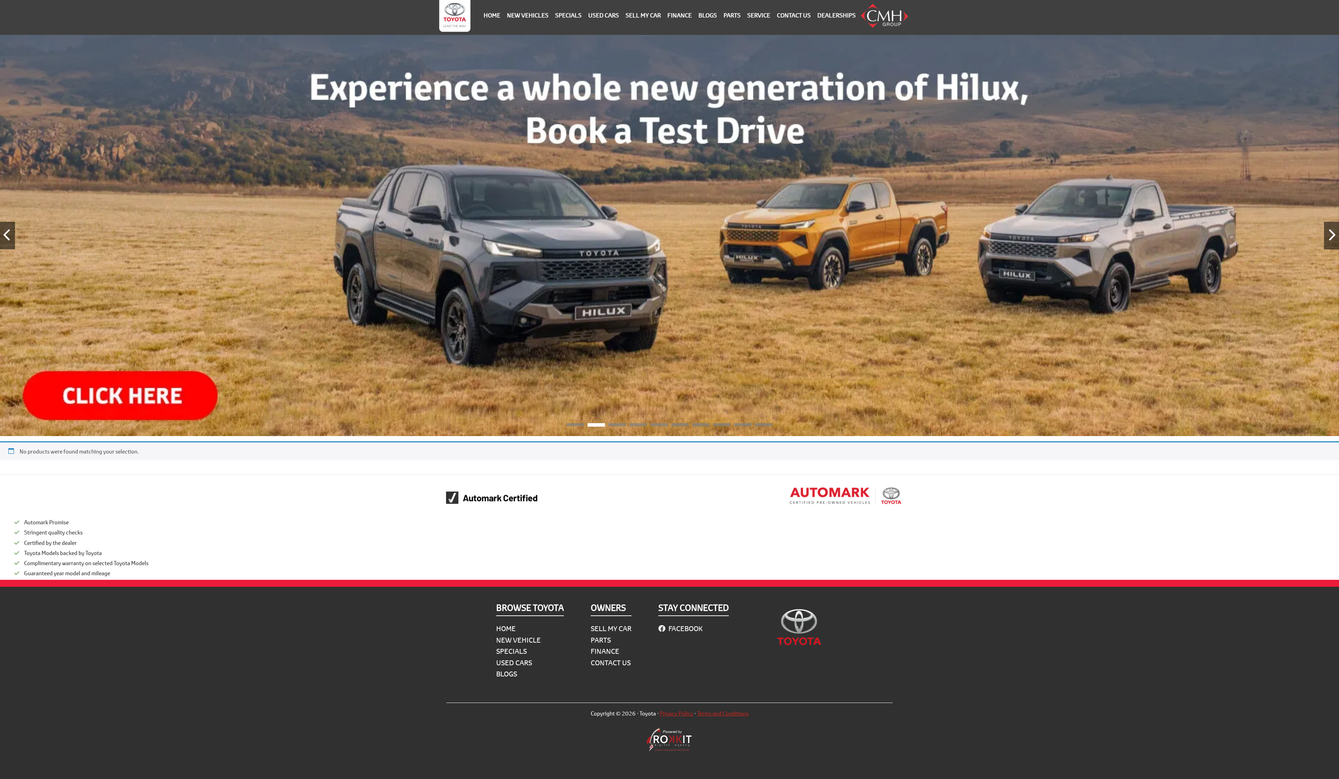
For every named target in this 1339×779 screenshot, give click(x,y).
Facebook (685, 628)
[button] (575, 426)
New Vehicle (518, 640)
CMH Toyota (455, 17)
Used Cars (514, 662)
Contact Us (611, 662)
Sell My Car (611, 628)
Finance (605, 651)
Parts (601, 640)
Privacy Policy (676, 713)
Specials (511, 651)
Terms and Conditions (723, 713)
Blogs (506, 674)
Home (506, 628)
